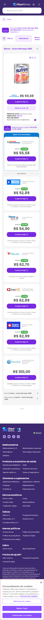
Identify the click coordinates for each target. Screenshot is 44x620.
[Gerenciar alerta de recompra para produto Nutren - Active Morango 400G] (30, 58)
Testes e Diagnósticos (31, 472)
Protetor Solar (8, 502)
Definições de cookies (22, 601)
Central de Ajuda (9, 562)
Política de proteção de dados (11, 536)
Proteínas (6, 485)
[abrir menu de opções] (4, 4)
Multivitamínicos (28, 485)
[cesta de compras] (39, 4)
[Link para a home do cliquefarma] (21, 4)
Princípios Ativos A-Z (10, 522)
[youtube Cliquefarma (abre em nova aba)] (9, 437)
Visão (25, 465)
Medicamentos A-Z (10, 448)
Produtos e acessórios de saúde (19, 461)
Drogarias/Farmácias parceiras (30, 515)
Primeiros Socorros (30, 469)
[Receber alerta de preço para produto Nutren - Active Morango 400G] (35, 58)
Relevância (23, 38)
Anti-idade (26, 506)
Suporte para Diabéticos (12, 465)
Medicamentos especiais (32, 448)
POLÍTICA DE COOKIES (29, 596)
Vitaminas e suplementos (15, 478)
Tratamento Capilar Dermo (10, 506)
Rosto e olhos (8, 498)
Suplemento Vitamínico (11, 482)
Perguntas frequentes (31, 558)
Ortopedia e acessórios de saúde (11, 469)
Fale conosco (8, 558)
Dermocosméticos (12, 495)
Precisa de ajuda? (11, 554)
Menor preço (37, 38)
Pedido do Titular (29, 536)
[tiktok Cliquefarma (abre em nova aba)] (14, 437)
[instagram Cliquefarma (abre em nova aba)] (18, 437)
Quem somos (7, 549)
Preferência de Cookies (11, 539)
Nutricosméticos (29, 502)
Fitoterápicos (7, 452)
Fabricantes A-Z (9, 519)
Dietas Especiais (29, 489)
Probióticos (7, 489)
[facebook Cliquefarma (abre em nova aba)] (4, 437)
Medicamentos (10, 445)
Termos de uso (8, 532)
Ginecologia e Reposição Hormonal (32, 452)
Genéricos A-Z (28, 519)
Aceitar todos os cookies (22, 615)
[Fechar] (41, 582)
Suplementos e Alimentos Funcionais (32, 482)
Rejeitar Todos (22, 608)
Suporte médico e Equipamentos (9, 472)
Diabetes (6, 456)
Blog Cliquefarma (29, 549)
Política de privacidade (31, 532)
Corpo (25, 498)
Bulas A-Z (6, 515)
